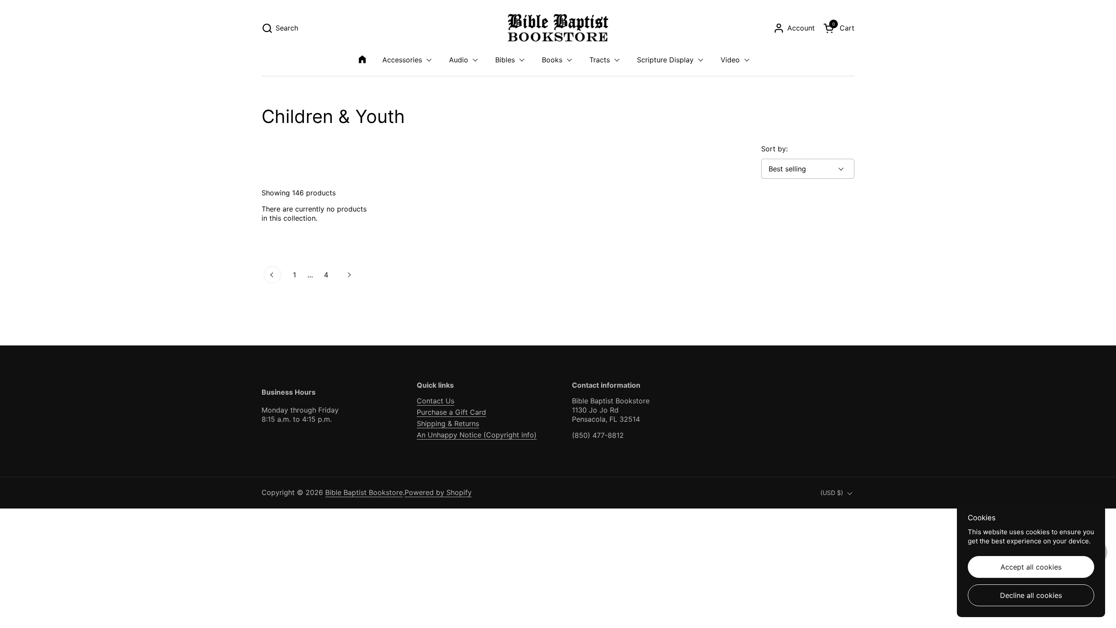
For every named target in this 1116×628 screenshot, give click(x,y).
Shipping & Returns (448, 423)
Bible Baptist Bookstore (364, 492)
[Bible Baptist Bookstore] (558, 28)
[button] (280, 28)
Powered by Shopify (438, 492)
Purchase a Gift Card (451, 412)
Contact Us (435, 400)
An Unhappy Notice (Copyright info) (477, 434)
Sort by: (774, 148)
